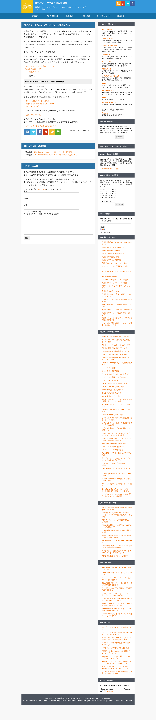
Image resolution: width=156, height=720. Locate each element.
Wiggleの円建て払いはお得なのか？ (114, 348)
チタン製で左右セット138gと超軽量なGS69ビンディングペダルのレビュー (115, 667)
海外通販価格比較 (106, 121)
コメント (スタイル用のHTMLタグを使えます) (41, 214)
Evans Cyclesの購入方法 (110, 371)
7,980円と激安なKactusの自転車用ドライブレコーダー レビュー (117, 652)
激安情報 (120, 16)
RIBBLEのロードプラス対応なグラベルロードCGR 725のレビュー (116, 657)
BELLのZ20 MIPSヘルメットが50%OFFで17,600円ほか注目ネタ (117, 584)
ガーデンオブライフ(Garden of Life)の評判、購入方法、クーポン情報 (116, 495)
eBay (104, 97)
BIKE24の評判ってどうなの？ (112, 390)
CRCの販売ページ (32, 72)
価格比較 (35, 16)
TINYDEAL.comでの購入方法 (112, 450)
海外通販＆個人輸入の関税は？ (113, 247)
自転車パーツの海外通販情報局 (51, 3)
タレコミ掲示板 (52, 16)
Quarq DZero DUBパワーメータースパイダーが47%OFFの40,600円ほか (116, 594)
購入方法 (86, 16)
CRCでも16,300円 (32, 106)
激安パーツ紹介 (105, 562)
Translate (110, 691)
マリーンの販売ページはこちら (37, 101)
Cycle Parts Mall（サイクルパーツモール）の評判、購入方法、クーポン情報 (115, 490)
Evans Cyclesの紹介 (109, 368)
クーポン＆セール (104, 16)
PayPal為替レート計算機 (109, 175)
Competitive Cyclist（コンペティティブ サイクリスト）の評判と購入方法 (117, 434)
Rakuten (105, 113)
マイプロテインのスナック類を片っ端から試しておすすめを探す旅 (117, 633)
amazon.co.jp (107, 108)
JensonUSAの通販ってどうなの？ (114, 377)
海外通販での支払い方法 (110, 257)
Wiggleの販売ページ (33, 69)
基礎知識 (69, 16)
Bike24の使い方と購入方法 (111, 393)
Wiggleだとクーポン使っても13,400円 (39, 104)
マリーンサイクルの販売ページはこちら (40, 66)
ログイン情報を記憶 (33, 212)
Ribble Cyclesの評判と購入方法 (113, 447)
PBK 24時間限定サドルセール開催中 (115, 556)
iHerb (104, 83)
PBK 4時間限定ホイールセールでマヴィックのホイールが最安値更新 (117, 547)
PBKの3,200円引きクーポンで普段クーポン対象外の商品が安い (116, 536)
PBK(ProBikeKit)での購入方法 (112, 415)
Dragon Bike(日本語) (109, 45)
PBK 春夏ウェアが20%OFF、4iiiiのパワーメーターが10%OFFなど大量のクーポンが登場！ (117, 515)
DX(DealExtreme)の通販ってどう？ (114, 383)
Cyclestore (106, 55)
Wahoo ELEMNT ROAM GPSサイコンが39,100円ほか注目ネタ (116, 610)
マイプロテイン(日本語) (110, 76)
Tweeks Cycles (107, 38)
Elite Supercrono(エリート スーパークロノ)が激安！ (54, 152)
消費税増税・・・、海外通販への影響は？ (117, 310)
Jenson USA (106, 62)
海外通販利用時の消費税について (114, 250)
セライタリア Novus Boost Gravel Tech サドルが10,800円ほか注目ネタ (117, 599)
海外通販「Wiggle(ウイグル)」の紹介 (115, 337)
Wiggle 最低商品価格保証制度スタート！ (116, 351)
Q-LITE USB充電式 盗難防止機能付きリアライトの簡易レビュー (117, 673)
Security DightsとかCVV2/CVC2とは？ (115, 280)
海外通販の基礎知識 (107, 237)
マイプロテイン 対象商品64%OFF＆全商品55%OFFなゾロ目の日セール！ (116, 552)
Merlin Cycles (107, 29)
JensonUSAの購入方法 (110, 380)
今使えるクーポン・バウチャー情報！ (113, 146)
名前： (26, 191)
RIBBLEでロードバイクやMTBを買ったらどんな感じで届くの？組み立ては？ (117, 662)
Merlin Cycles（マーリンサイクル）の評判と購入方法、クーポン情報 (117, 400)
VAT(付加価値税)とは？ (110, 276)
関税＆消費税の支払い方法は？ (113, 254)
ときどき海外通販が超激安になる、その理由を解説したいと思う (117, 324)
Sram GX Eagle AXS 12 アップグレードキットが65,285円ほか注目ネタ (117, 604)
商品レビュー (105, 622)
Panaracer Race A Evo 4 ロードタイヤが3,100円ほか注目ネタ (116, 579)
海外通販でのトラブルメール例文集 (114, 283)
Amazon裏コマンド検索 (109, 154)
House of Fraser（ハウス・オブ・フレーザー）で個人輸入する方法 (116, 439)
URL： (26, 205)
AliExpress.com (108, 90)
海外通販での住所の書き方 (111, 260)
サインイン (41, 189)
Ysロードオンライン (109, 103)
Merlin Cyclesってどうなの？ (112, 396)
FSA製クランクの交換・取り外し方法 (115, 648)
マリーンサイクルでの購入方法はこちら (40, 126)
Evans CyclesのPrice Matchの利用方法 (116, 374)
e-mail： (27, 198)
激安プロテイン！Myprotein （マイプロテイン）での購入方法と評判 (117, 459)
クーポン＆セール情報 (108, 503)
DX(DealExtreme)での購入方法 (113, 387)
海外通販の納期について (110, 291)
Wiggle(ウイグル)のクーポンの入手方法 (116, 345)
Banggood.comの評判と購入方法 (114, 443)
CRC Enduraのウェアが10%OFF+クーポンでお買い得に (55, 155)
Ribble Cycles (107, 69)
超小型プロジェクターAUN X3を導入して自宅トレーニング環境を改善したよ (116, 639)
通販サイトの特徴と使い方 (109, 332)
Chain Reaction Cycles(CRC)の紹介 (114, 354)
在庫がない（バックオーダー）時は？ (115, 263)
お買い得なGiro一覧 (33, 115)
